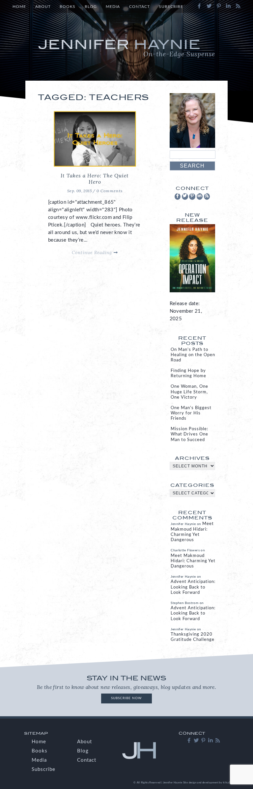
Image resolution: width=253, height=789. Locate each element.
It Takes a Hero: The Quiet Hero (95, 178)
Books (67, 7)
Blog (91, 7)
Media (113, 7)
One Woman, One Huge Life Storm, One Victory (189, 392)
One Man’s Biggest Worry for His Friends (191, 413)
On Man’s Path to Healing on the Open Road (193, 355)
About (43, 7)
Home (19, 7)
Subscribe (171, 7)
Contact (139, 7)
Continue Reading (93, 252)
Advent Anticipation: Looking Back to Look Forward (193, 587)
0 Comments (110, 190)
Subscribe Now (126, 698)
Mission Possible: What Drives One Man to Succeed (189, 434)
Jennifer (126, 47)
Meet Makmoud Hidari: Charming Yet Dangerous (193, 561)
